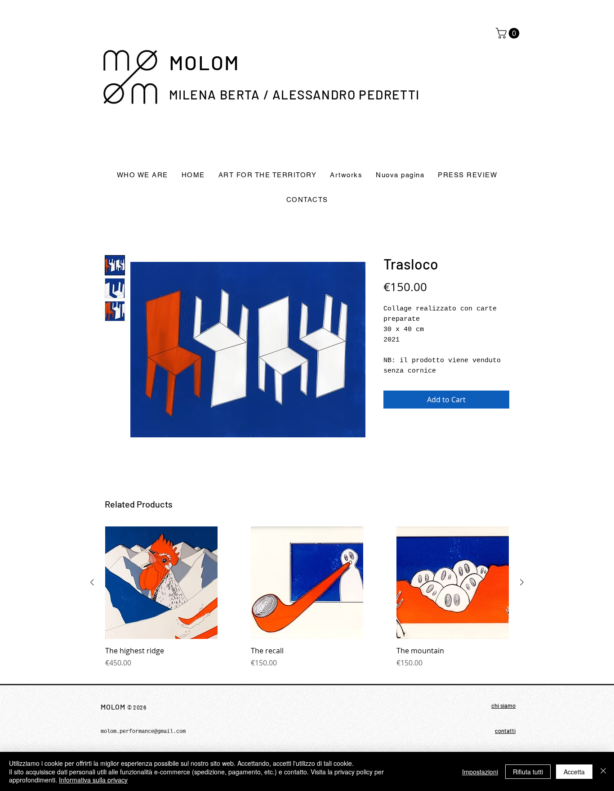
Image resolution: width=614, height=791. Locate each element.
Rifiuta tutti (528, 771)
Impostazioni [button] (480, 771)
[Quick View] (161, 582)
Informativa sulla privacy (93, 779)
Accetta (574, 771)
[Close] (603, 771)
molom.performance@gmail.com (143, 731)
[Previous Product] (92, 582)
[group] (307, 602)
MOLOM (204, 62)
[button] (509, 33)
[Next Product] (521, 582)
